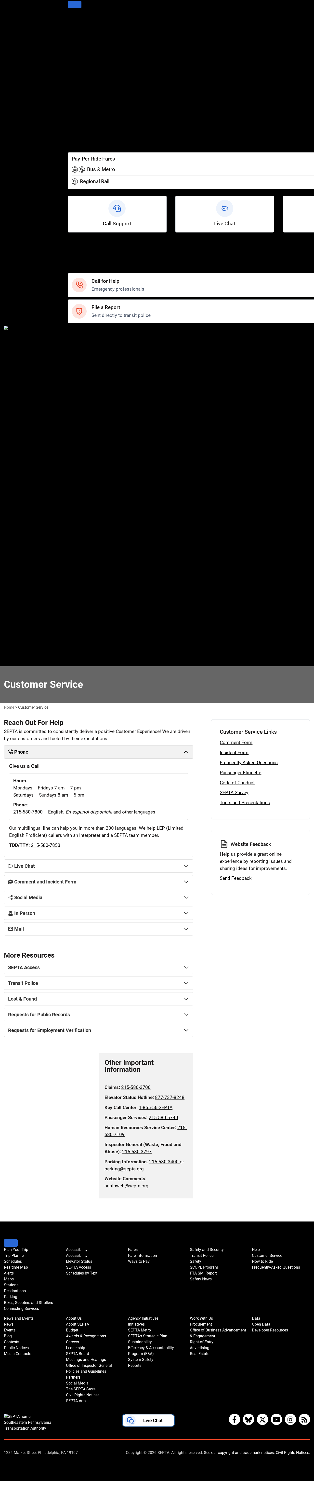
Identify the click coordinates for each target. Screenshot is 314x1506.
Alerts (73, 44)
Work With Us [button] (201, 1318)
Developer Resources (88, 662)
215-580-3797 (137, 1151)
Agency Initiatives (85, 543)
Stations (76, 58)
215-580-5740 (163, 1117)
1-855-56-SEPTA (155, 1107)
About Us (77, 444)
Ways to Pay (80, 137)
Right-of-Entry (81, 629)
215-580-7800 (28, 812)
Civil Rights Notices (86, 530)
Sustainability (81, 570)
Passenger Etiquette (240, 772)
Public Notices (81, 397)
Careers (75, 470)
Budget (75, 457)
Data (72, 649)
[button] (148, 1421)
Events (9, 1330)
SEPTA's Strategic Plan (90, 563)
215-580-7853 (45, 845)
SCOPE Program (83, 351)
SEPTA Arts (79, 537)
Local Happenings (85, 424)
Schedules (78, 31)
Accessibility (80, 97)
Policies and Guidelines (90, 503)
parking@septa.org (124, 1169)
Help (72, 243)
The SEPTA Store (84, 523)
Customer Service (85, 250)
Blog (72, 391)
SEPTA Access (82, 111)
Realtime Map (81, 38)
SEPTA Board (80, 484)
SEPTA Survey (234, 792)
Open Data (78, 656)
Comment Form (236, 742)
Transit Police (81, 338)
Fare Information (84, 131)
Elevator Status (79, 1261)
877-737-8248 (169, 1097)
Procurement (80, 609)
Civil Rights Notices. (293, 1452)
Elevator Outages (84, 104)
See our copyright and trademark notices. (239, 1452)
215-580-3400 (164, 1162)
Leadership (79, 477)
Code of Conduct (237, 783)
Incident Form (234, 752)
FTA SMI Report (83, 358)
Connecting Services (88, 84)
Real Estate (79, 643)
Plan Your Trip (81, 18)
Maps (73, 51)
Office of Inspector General (93, 497)
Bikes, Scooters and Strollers (95, 78)
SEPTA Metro (81, 556)
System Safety (82, 590)
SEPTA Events (81, 417)
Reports (75, 596)
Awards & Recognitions (90, 464)
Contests (76, 431)
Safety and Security (87, 331)
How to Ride (79, 256)
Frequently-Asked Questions (249, 762)
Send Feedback (236, 878)
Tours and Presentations (245, 802)
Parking (75, 71)
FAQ (72, 263)
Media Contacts (83, 404)
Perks (73, 144)
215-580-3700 (136, 1087)
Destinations (80, 64)
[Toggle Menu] (74, 4)
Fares (73, 124)
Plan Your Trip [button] (16, 1249)
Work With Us (81, 603)
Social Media (80, 517)
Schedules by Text (85, 117)
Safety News (80, 364)
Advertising (79, 636)
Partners (76, 510)
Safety (74, 269)
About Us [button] (74, 1318)
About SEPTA (81, 450)
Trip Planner (79, 24)
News (73, 377)
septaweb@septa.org (126, 1186)
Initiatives (77, 550)
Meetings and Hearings (90, 490)
